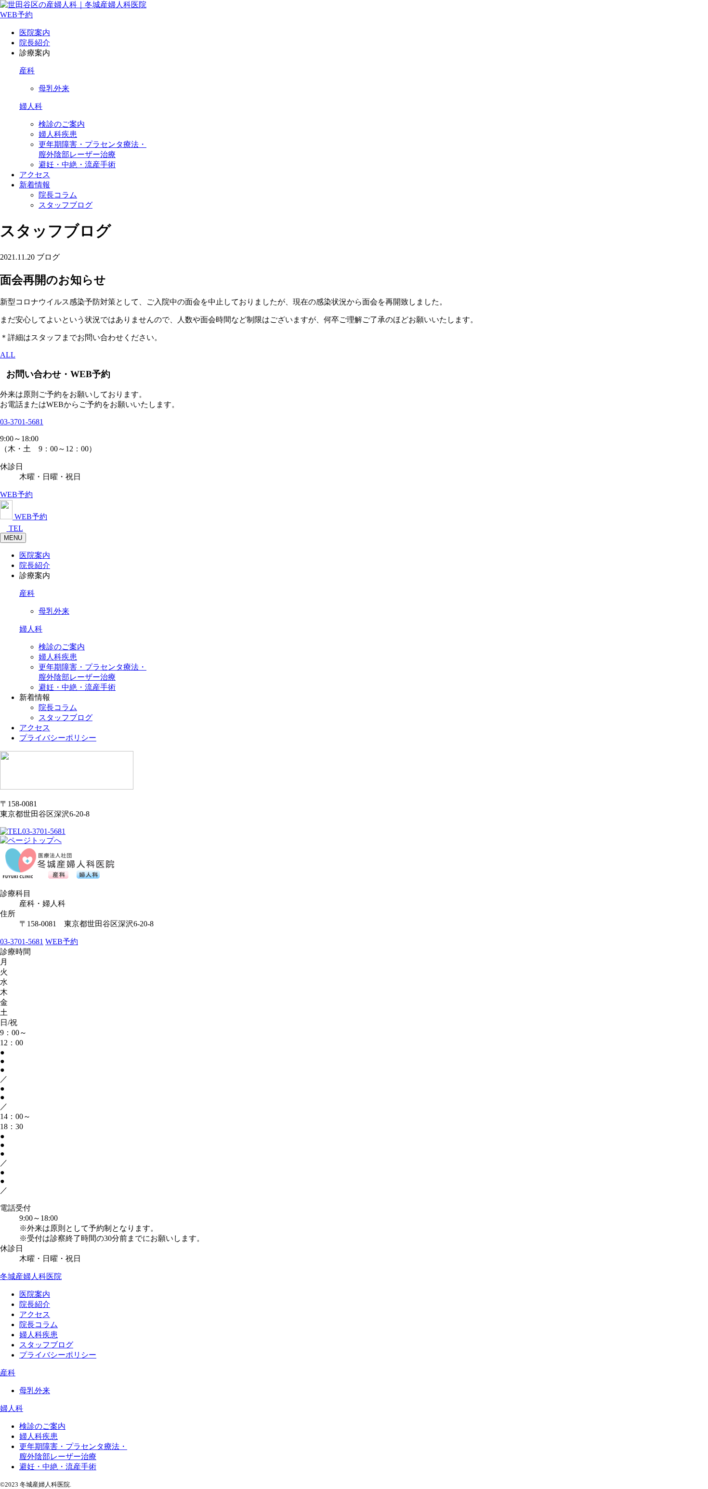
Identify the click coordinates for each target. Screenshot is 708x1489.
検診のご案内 (62, 124)
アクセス (34, 175)
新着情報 (34, 185)
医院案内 (34, 32)
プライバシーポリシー (57, 738)
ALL (7, 355)
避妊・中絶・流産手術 (77, 164)
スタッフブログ (65, 205)
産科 (27, 70)
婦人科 (30, 106)
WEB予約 (16, 15)
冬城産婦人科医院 (31, 1276)
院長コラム (58, 195)
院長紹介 (34, 43)
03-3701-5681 (21, 422)
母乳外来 (54, 88)
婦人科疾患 (58, 134)
